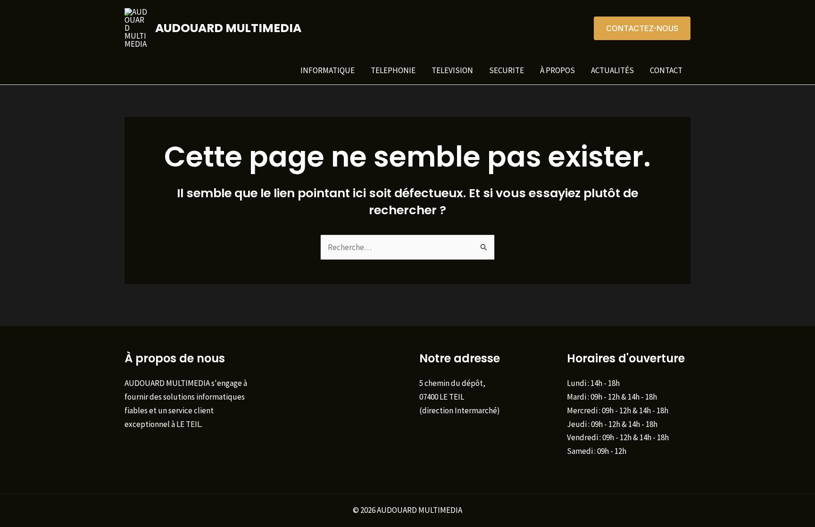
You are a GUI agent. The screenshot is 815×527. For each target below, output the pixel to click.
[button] (642, 28)
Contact (666, 70)
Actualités (612, 70)
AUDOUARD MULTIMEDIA (228, 28)
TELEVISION (452, 70)
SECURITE (506, 70)
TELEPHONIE (393, 70)
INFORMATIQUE (327, 70)
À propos (557, 70)
